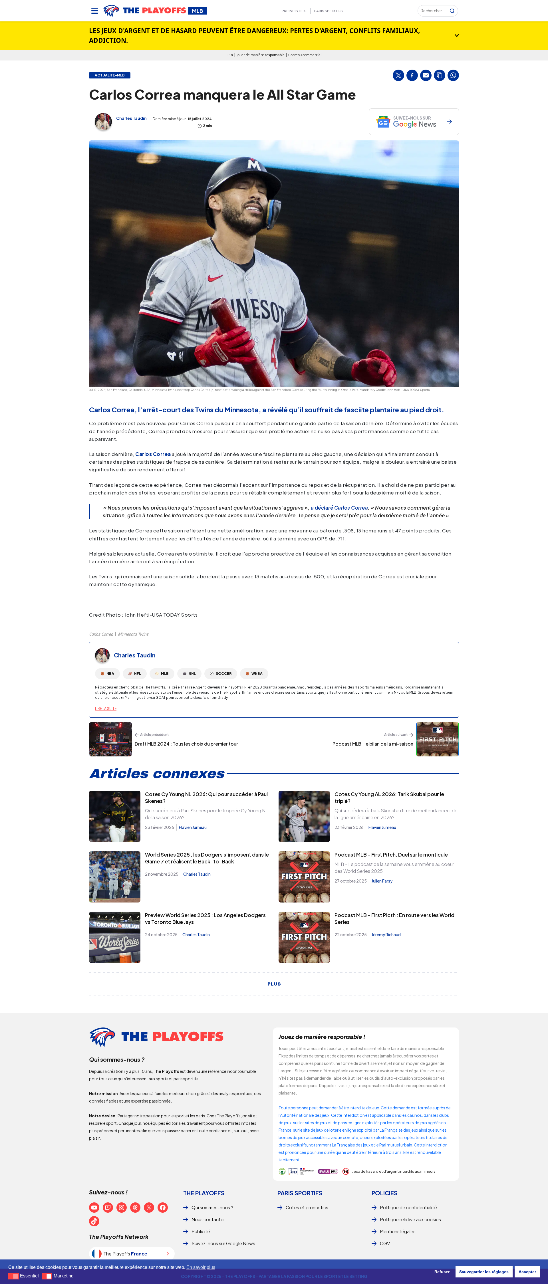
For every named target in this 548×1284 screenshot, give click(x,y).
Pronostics (294, 11)
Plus (274, 984)
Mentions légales (398, 1231)
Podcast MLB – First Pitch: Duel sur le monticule (391, 854)
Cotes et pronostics (307, 1207)
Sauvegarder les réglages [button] (484, 1271)
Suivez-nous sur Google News (223, 1243)
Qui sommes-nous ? (212, 1207)
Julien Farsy (382, 881)
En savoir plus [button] (200, 1267)
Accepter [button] (527, 1271)
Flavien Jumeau (193, 827)
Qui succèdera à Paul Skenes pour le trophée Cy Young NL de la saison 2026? (206, 813)
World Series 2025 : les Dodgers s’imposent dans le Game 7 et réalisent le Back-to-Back (207, 858)
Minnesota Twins (133, 634)
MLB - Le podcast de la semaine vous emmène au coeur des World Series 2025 (394, 867)
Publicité (201, 1231)
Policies (385, 1192)
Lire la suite (105, 708)
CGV (385, 1243)
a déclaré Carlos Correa (339, 507)
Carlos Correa (101, 634)
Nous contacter (208, 1219)
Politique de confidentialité (408, 1207)
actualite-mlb (110, 75)
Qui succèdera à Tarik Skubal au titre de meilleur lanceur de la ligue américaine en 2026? (396, 813)
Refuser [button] (442, 1271)
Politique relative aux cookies (410, 1219)
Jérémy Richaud (386, 934)
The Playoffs (204, 1192)
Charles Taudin (131, 118)
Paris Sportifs (328, 11)
